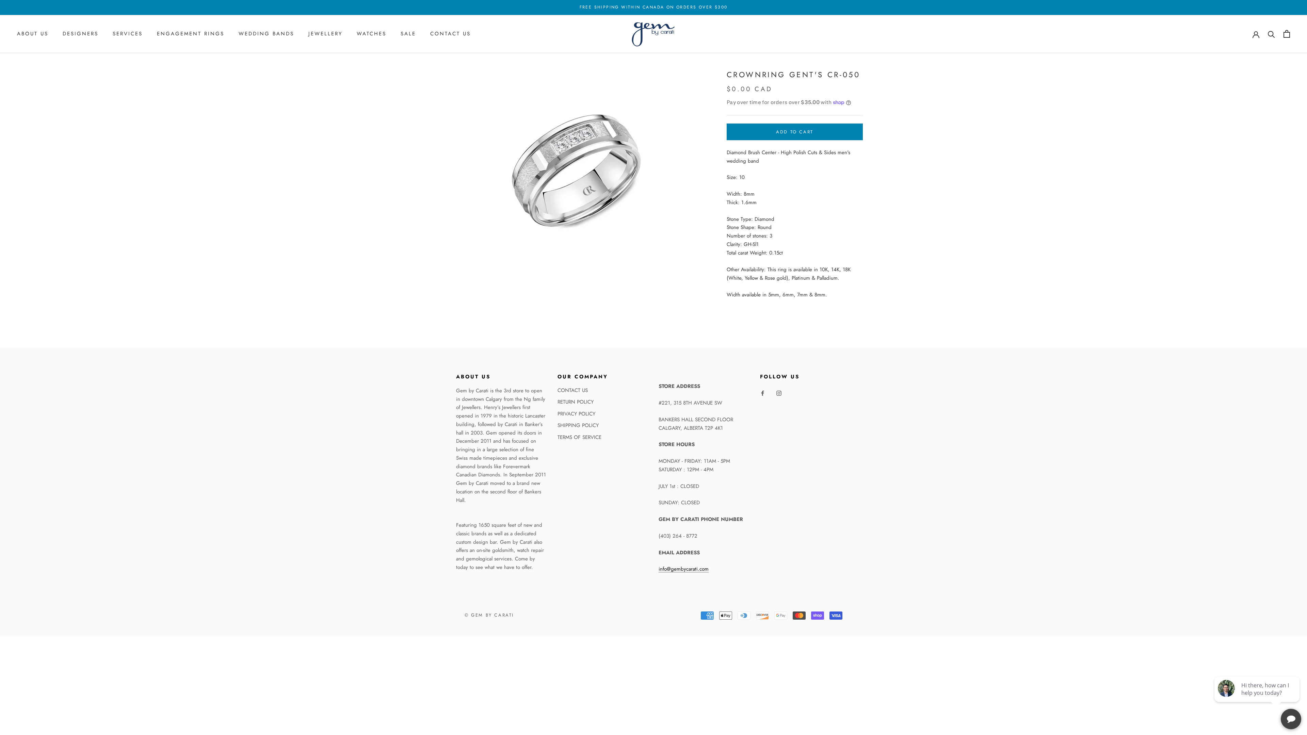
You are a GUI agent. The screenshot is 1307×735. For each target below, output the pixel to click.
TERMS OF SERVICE (579, 437)
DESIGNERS (80, 33)
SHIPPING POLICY (578, 425)
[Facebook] (762, 393)
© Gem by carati (489, 615)
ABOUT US (32, 33)
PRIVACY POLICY (576, 414)
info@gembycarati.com (684, 569)
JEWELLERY (325, 33)
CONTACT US (450, 33)
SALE (408, 33)
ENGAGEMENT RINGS (190, 33)
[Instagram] (778, 393)
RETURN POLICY (576, 402)
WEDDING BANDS (266, 33)
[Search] (1271, 33)
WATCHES (371, 33)
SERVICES (128, 33)
